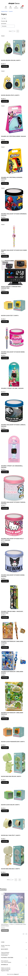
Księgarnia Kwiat (4, 11)
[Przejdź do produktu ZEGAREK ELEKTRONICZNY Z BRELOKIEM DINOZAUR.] (14, 696)
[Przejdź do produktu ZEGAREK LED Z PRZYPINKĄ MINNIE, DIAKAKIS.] (14, 120)
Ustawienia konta (5, 953)
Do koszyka (5, 66)
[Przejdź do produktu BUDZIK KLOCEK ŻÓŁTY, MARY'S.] (14, 305)
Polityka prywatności (5, 968)
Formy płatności (4, 960)
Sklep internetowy (12, 974)
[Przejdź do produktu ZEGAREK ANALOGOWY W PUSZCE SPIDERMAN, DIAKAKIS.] (14, 200)
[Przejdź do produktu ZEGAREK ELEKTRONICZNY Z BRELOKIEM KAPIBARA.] (14, 630)
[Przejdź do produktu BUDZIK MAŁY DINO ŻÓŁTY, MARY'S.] (14, 824)
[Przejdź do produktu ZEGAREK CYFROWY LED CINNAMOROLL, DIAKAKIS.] (14, 449)
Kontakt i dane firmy (5, 945)
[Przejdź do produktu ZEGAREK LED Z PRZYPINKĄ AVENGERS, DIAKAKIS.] (14, 161)
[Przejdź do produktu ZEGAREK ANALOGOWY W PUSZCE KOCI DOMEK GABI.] (14, 236)
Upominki (11, 11)
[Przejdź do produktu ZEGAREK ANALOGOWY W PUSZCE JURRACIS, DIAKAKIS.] (14, 410)
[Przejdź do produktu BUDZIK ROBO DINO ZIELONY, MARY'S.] (14, 763)
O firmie (3, 946)
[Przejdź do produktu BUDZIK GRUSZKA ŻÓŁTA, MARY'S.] (14, 82)
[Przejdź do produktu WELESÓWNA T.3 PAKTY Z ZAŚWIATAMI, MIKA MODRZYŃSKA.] (14, 908)
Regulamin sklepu (5, 970)
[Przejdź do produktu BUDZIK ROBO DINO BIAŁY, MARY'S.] (14, 856)
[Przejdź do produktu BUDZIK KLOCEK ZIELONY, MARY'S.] (14, 794)
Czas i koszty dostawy (6, 962)
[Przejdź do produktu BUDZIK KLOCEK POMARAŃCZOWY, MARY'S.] (14, 731)
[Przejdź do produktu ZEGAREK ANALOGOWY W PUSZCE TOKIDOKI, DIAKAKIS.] (14, 488)
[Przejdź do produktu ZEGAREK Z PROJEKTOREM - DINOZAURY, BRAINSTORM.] (14, 597)
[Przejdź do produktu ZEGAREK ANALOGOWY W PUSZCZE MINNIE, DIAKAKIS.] (14, 338)
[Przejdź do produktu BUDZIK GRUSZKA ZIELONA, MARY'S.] (14, 47)
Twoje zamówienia (5, 952)
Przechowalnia (4, 955)
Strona (10, 31)
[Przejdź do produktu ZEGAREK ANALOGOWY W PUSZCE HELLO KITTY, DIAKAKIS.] (14, 524)
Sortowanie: (3, 23)
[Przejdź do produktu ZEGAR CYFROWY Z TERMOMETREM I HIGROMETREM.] (14, 272)
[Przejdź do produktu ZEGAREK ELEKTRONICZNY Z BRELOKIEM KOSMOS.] (14, 660)
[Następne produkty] (15, 879)
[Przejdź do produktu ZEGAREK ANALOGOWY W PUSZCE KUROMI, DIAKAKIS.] (14, 561)
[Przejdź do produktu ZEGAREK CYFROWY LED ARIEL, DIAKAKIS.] (14, 374)
